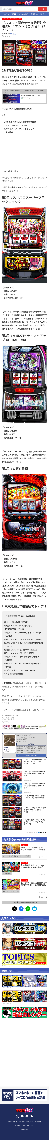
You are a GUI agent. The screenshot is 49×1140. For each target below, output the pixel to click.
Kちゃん (13, 34)
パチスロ (5, 18)
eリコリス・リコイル (11, 891)
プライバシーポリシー (26, 1122)
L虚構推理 (7, 874)
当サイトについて (28, 1125)
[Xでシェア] (14, 908)
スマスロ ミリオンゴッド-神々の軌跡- (17, 856)
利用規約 (38, 1122)
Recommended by (32, 832)
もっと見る (43, 897)
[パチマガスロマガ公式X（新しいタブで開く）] (17, 1116)
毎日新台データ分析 (15, 18)
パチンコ (24, 880)
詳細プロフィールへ (31, 755)
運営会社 (18, 1125)
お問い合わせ (12, 1122)
